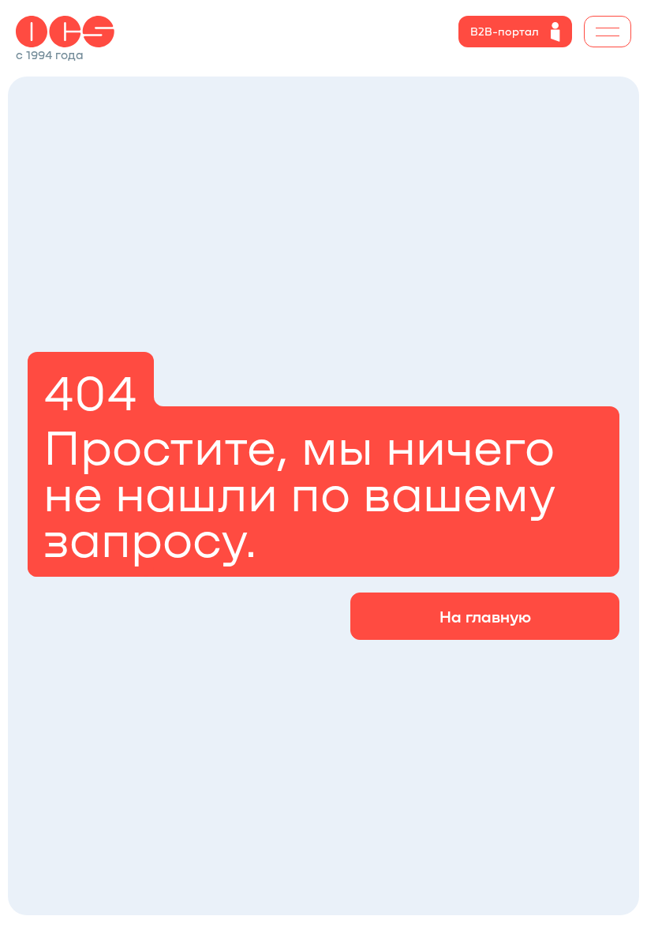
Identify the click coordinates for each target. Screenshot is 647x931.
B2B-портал (504, 31)
